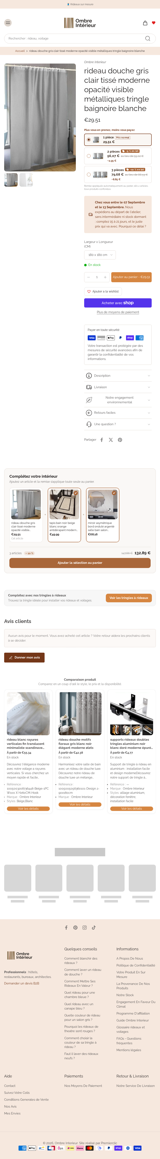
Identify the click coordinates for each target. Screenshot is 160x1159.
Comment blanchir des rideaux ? (80, 961)
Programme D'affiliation (133, 1013)
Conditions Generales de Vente (26, 1100)
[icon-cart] (145, 23)
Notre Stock (125, 995)
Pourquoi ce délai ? (132, 226)
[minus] (88, 277)
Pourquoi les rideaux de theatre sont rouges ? (81, 1029)
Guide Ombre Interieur (132, 1020)
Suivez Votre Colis (17, 1093)
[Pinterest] (75, 927)
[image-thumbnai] (11, 180)
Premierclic (109, 1143)
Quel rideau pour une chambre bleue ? (79, 995)
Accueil (20, 50)
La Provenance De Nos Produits (133, 986)
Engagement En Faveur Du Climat (135, 1004)
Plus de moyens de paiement (118, 312)
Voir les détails (28, 809)
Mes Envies (12, 1114)
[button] (131, 277)
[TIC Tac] (93, 927)
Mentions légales (128, 1050)
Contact (9, 1086)
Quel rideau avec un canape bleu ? (78, 1006)
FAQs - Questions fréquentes (128, 1041)
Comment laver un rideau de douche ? (82, 972)
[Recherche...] (147, 38)
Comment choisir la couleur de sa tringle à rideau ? (80, 1042)
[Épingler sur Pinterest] (120, 439)
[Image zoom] (40, 117)
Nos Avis (10, 1106)
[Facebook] (66, 927)
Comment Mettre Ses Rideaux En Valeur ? (79, 983)
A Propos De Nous (129, 959)
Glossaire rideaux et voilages (130, 1029)
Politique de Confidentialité (135, 966)
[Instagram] (84, 927)
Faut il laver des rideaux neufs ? (81, 1056)
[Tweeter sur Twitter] (110, 439)
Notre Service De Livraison (135, 1086)
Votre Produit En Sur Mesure (130, 975)
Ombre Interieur (66, 1143)
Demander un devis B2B (21, 983)
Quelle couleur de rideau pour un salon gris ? (82, 1017)
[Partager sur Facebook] (101, 439)
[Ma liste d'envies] (154, 23)
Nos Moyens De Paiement (83, 1086)
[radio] (118, 140)
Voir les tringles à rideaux (129, 598)
